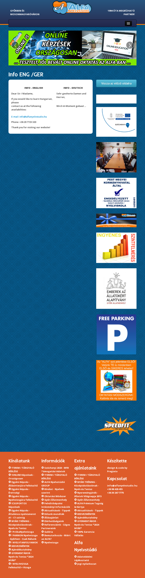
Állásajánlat (51, 517)
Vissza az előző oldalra (116, 83)
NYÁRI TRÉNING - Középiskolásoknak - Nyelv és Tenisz (20, 525)
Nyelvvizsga (51, 542)
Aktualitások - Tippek (57, 510)
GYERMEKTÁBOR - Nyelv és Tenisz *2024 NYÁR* (20, 557)
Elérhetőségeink (54, 521)
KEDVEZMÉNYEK (20, 546)
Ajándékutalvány (21, 549)
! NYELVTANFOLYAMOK (24, 542)
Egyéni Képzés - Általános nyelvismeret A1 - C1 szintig (22, 514)
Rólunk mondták (54, 514)
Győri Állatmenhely (55, 499)
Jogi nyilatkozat (86, 563)
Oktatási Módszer (55, 496)
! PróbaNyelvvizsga (22, 531)
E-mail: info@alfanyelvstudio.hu (29, 116)
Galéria (48, 531)
